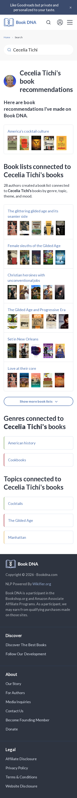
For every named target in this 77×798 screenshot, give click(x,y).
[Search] (48, 22)
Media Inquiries (18, 701)
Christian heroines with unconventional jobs (26, 278)
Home (7, 37)
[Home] (20, 22)
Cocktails (15, 503)
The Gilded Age (20, 520)
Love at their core (22, 368)
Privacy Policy (17, 768)
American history (22, 443)
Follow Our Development (26, 654)
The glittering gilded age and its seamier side (33, 214)
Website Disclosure (21, 786)
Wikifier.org (41, 584)
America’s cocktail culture (28, 131)
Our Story (13, 683)
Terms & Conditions (21, 777)
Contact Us (15, 711)
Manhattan (17, 537)
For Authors (15, 692)
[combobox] (48, 22)
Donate (12, 729)
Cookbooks (17, 460)
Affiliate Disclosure (21, 758)
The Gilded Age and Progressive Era (37, 309)
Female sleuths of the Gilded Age (34, 245)
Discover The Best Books (26, 644)
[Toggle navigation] (69, 22)
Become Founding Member (27, 720)
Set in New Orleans (23, 339)
